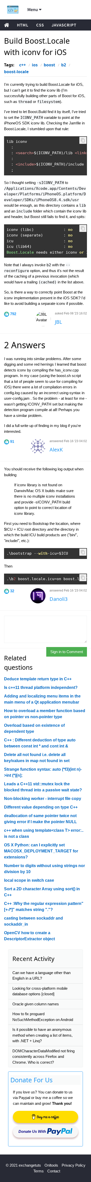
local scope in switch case (29, 880)
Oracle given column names (35, 1004)
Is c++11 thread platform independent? (41, 687)
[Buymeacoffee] (45, 1117)
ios (35, 65)
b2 (63, 65)
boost (49, 65)
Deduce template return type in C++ (38, 679)
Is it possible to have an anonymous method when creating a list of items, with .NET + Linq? (42, 1035)
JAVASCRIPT (64, 25)
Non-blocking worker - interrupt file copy (42, 798)
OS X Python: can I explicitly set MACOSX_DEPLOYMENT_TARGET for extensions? (41, 851)
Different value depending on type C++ (41, 807)
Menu (33, 9)
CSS (40, 25)
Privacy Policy (73, 1165)
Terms (38, 1171)
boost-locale (16, 71)
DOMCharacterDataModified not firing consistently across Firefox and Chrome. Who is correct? (43, 1056)
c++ (22, 65)
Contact (53, 1171)
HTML (23, 25)
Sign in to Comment (66, 652)
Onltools (51, 1165)
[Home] (12, 9)
